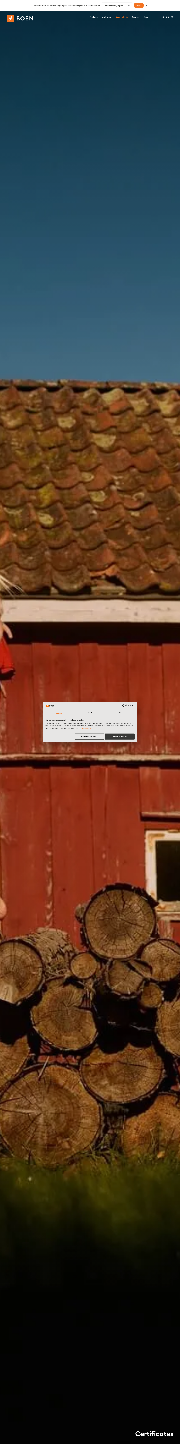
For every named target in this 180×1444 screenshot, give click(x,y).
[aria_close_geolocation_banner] (146, 5)
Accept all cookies (120, 736)
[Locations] (163, 17)
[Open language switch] (167, 17)
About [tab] (121, 713)
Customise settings (88, 736)
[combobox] (117, 5)
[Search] (172, 17)
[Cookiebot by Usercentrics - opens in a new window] (125, 706)
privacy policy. (85, 728)
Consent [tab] (59, 713)
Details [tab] (90, 713)
